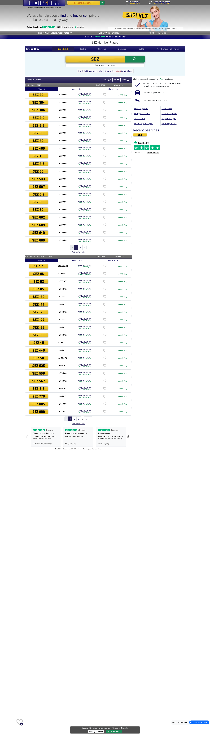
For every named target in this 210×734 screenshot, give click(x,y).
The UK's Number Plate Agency (105, 36)
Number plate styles (143, 123)
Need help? (167, 108)
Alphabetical (113, 89)
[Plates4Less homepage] (44, 3)
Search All (63, 49)
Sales (156, 3)
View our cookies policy (120, 728)
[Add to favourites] (104, 95)
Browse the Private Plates (118, 71)
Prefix (83, 49)
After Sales (165, 3)
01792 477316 (134, 3)
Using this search (142, 113)
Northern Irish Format (168, 49)
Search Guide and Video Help (90, 71)
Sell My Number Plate (109, 32)
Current (102, 49)
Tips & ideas (139, 118)
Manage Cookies (96, 731)
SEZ (140, 135)
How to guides (141, 108)
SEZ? (39, 85)
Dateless (122, 49)
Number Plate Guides (158, 32)
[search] (102, 3)
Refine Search (78, 252)
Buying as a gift (169, 118)
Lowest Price (76, 89)
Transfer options (169, 113)
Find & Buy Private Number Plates (53, 32)
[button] (70, 32)
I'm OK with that (114, 731)
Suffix (141, 49)
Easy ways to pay (169, 123)
